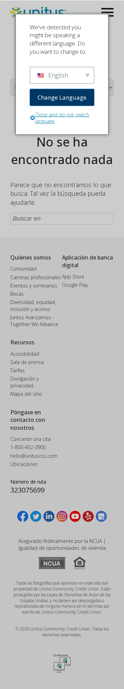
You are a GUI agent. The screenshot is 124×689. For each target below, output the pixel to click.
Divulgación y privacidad (24, 382)
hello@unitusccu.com (34, 456)
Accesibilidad (24, 354)
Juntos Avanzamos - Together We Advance (34, 320)
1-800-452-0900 (28, 447)
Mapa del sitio (26, 394)
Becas (17, 294)
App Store (73, 276)
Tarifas (17, 370)
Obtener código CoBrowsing (62, 663)
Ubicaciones (24, 464)
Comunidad (23, 268)
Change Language (62, 97)
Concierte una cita (30, 439)
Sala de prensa (27, 362)
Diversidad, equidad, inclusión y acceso (33, 305)
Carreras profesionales (35, 277)
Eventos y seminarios (33, 285)
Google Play (75, 285)
